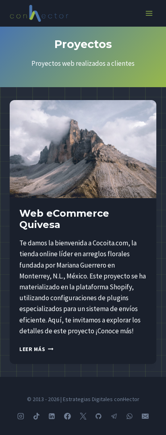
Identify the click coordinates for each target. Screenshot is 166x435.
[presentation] (83, 149)
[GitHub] (99, 416)
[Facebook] (68, 416)
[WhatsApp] (130, 416)
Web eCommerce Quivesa (64, 219)
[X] (83, 416)
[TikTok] (36, 416)
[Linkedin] (52, 416)
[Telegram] (114, 416)
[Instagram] (21, 416)
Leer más (36, 349)
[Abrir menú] (148, 13)
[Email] (145, 416)
